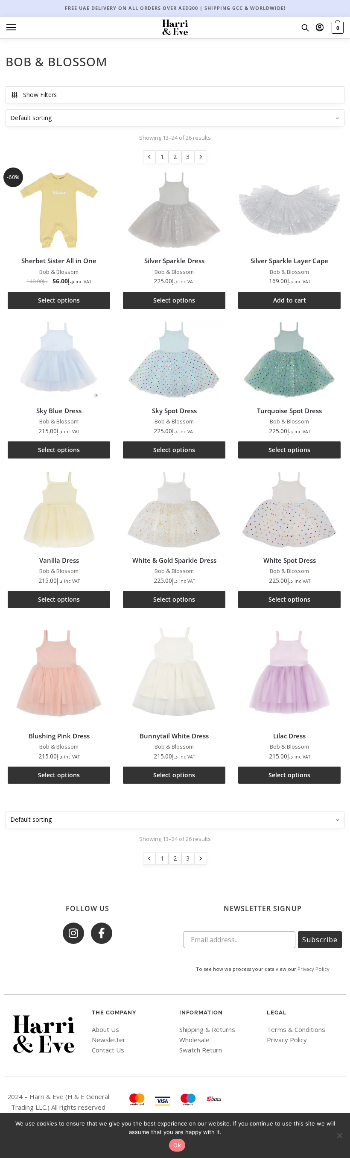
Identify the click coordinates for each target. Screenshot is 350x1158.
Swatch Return (200, 1050)
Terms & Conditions (296, 1029)
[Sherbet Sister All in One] (59, 210)
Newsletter (108, 1039)
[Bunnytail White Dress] (174, 672)
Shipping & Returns (207, 1029)
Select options (59, 300)
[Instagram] (73, 933)
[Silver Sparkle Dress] (174, 210)
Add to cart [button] (289, 300)
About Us (105, 1029)
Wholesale (194, 1039)
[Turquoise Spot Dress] (289, 359)
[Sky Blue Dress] (59, 359)
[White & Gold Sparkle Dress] (174, 509)
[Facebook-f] (101, 933)
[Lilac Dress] (289, 672)
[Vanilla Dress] (59, 509)
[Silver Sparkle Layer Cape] (289, 210)
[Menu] (19, 27)
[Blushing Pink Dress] (59, 672)
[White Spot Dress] (289, 509)
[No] (339, 1135)
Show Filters (40, 95)
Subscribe (320, 939)
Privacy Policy (314, 969)
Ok (177, 1145)
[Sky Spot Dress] (174, 359)
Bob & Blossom (59, 272)
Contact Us (108, 1050)
